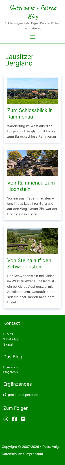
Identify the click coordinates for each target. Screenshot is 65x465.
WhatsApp (11, 339)
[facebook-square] (16, 418)
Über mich (10, 367)
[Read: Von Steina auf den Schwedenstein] (32, 240)
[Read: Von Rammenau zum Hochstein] (32, 163)
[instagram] (7, 418)
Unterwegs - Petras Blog (32, 12)
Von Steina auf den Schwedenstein (29, 263)
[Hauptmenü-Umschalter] (32, 37)
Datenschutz (12, 454)
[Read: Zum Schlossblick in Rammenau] (32, 91)
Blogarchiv (10, 372)
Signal (8, 344)
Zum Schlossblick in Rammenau (30, 113)
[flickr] (24, 418)
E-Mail (8, 334)
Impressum (34, 454)
